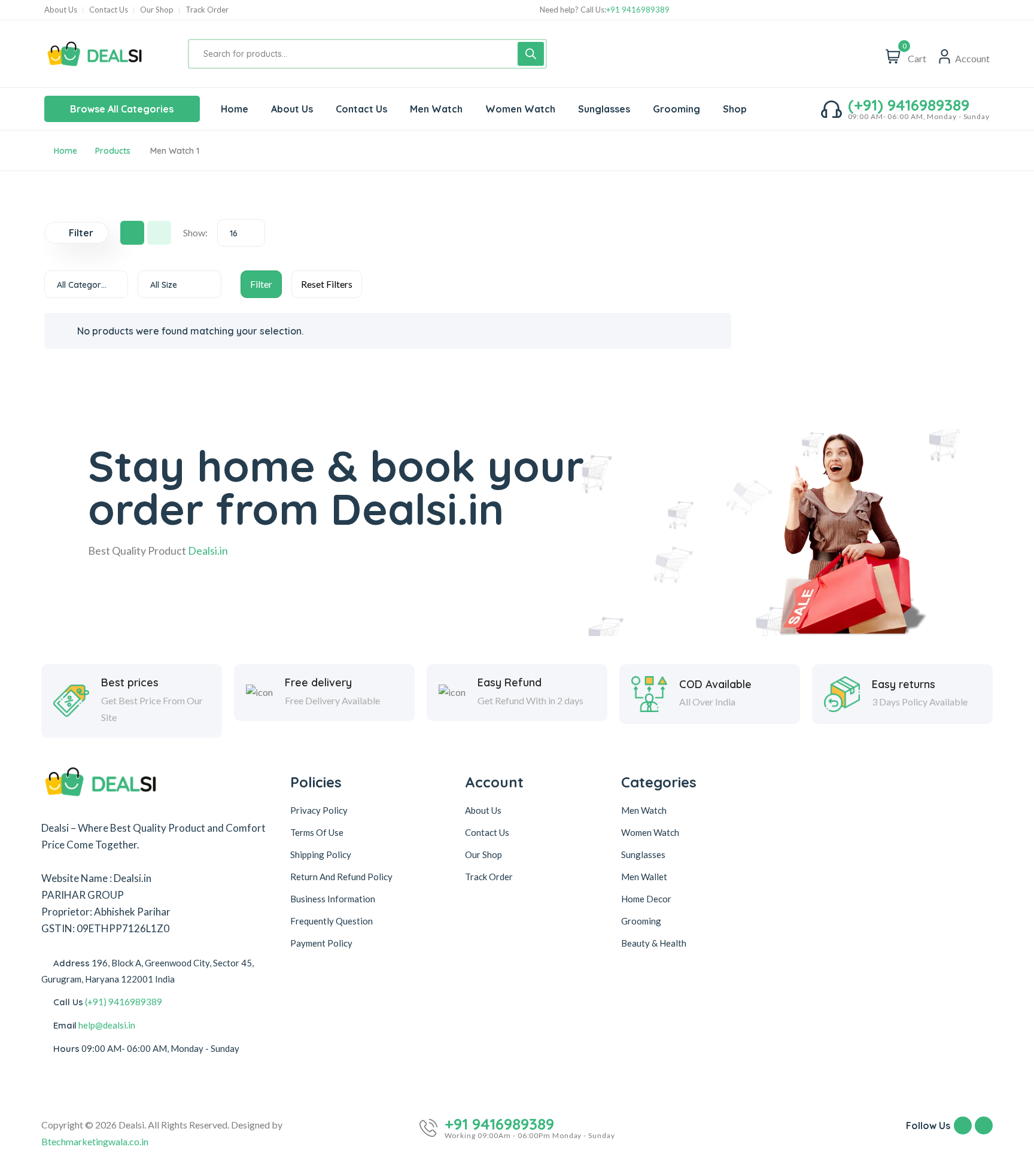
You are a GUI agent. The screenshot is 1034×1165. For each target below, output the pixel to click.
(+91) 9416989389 (908, 105)
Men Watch (644, 810)
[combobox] (241, 233)
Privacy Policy (319, 810)
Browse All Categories (122, 109)
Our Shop (157, 10)
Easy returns (903, 684)
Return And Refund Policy (341, 876)
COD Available (715, 684)
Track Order (207, 10)
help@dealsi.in (106, 1025)
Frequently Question (331, 920)
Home (65, 150)
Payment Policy (321, 943)
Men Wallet (644, 876)
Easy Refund (510, 682)
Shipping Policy (320, 854)
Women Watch (650, 832)
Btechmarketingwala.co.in (94, 1141)
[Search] (531, 54)
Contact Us (108, 10)
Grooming (641, 920)
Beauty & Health (653, 943)
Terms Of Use (316, 832)
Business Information (332, 898)
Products (112, 150)
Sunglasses (643, 854)
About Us (60, 10)
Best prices (130, 682)
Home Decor (646, 898)
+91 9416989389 (638, 10)
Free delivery (318, 682)
